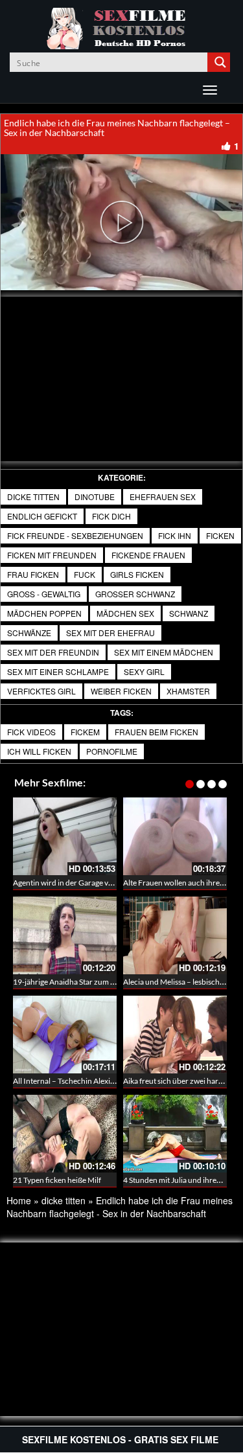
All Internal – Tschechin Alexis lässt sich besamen (94, 1081)
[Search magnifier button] (220, 62)
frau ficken (33, 574)
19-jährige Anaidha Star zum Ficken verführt (88, 982)
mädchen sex (125, 613)
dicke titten (33, 496)
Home (18, 1200)
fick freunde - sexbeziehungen (75, 535)
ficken (220, 535)
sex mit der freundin (53, 652)
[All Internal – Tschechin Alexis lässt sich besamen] (65, 1034)
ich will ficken (39, 751)
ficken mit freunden (52, 554)
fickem (85, 731)
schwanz (188, 613)
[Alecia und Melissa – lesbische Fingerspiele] (175, 935)
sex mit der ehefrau (110, 632)
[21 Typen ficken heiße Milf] (65, 1134)
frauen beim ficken (156, 731)
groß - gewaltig (43, 593)
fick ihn (174, 535)
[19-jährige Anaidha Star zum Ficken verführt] (65, 935)
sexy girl (144, 671)
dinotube (95, 496)
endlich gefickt (42, 515)
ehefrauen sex (163, 496)
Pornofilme (111, 751)
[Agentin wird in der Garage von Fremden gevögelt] (65, 836)
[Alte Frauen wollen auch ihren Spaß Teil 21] (175, 836)
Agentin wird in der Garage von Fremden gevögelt (96, 882)
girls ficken (137, 574)
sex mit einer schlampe (58, 671)
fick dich (111, 515)
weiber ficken (121, 690)
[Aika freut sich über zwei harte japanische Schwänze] (175, 1034)
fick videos (31, 731)
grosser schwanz (135, 593)
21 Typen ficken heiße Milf (57, 1180)
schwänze (29, 632)
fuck (84, 574)
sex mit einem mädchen (163, 652)
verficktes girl (41, 690)
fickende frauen (148, 554)
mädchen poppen (44, 613)
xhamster (188, 690)
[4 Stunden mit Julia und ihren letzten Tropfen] (175, 1134)
